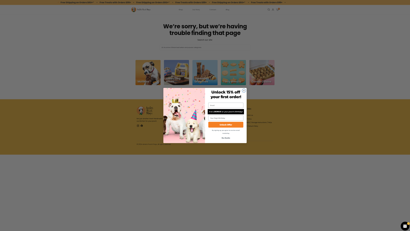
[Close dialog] (244, 91)
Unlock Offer (226, 124)
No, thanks (226, 138)
